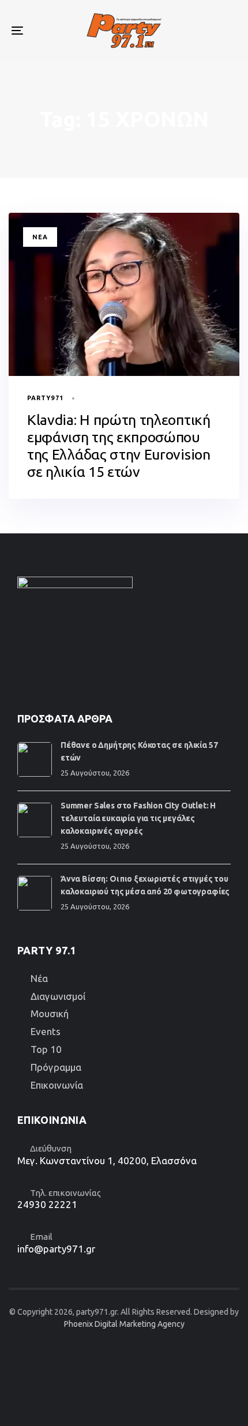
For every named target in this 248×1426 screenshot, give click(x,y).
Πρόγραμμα (56, 1067)
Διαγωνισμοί (58, 996)
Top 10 (46, 1049)
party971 (45, 397)
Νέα (40, 237)
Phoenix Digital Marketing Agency (124, 1324)
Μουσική (50, 1013)
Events (46, 1031)
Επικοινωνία (57, 1084)
